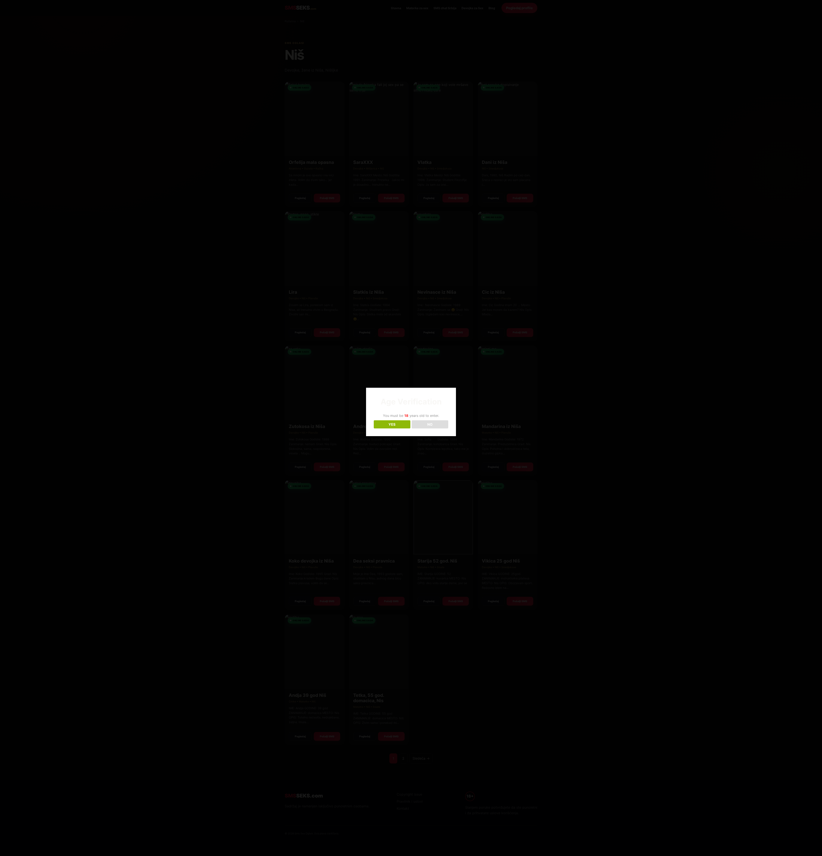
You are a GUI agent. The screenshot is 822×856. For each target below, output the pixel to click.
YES (392, 424)
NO (430, 424)
